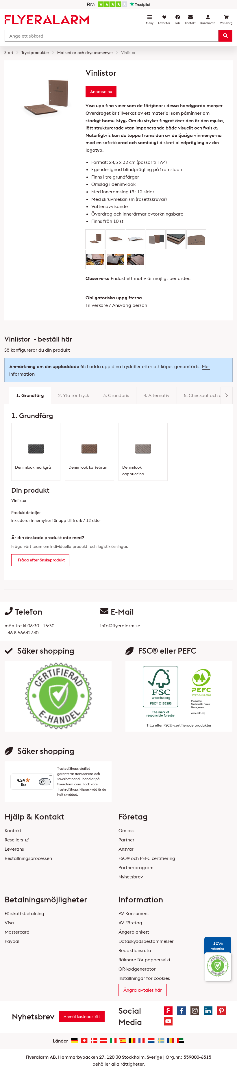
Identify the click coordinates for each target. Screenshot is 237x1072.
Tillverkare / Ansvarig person (116, 305)
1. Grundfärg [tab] (30, 395)
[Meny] (50, 777)
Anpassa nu (101, 91)
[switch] (45, 781)
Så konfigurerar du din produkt (37, 350)
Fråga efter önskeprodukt (41, 560)
